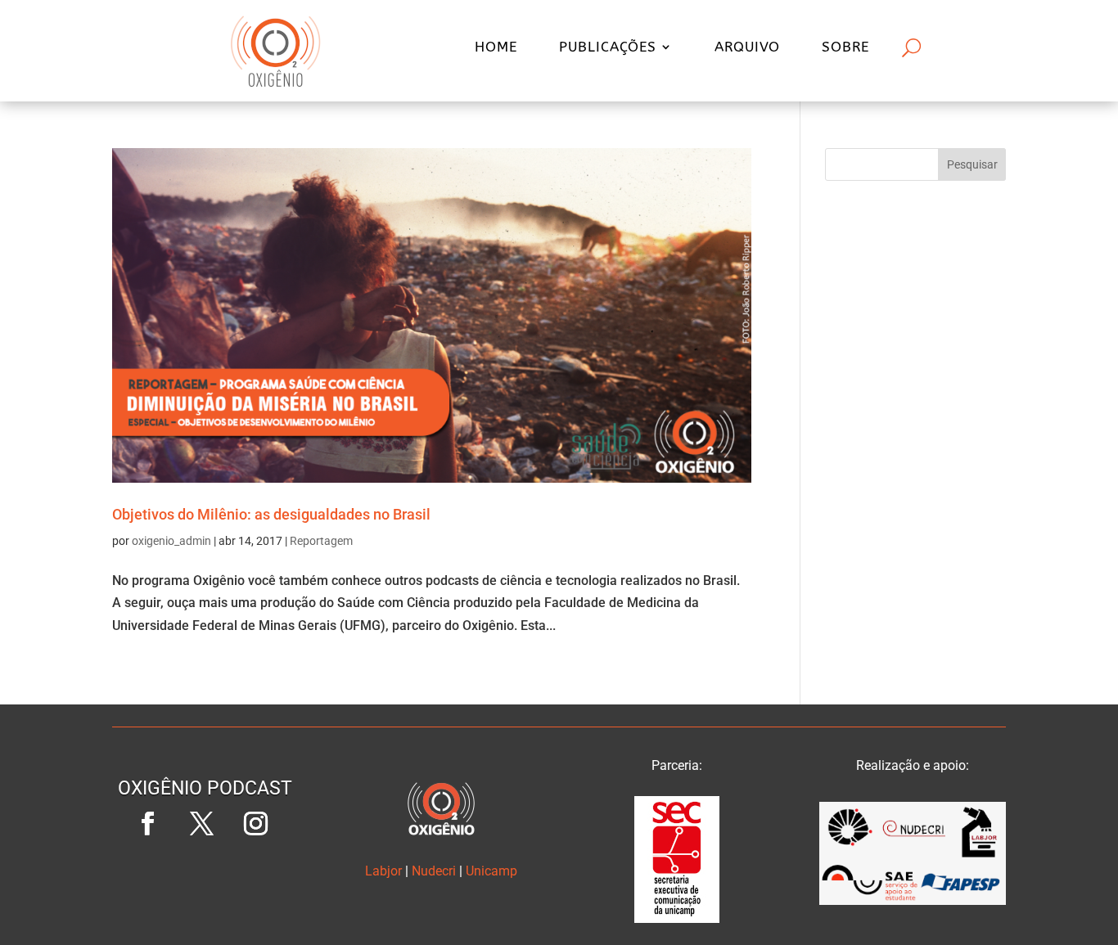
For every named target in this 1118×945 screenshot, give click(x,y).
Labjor (383, 871)
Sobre (845, 48)
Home (496, 48)
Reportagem (321, 540)
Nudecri (434, 871)
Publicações (607, 48)
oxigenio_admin (171, 540)
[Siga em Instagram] (256, 824)
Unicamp (491, 871)
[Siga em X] (202, 824)
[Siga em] (205, 878)
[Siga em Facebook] (148, 824)
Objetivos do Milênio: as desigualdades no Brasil (271, 514)
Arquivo (747, 48)
